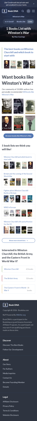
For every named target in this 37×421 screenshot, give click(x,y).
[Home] (10, 11)
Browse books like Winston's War (18, 136)
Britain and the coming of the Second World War (18, 175)
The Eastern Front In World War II (15, 289)
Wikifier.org (21, 315)
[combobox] (22, 11)
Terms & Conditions (11, 410)
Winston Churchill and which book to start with (18, 158)
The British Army (11, 278)
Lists (30, 21)
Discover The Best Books (13, 345)
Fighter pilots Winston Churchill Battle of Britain (16, 191)
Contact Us (7, 378)
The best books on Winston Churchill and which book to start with (18, 52)
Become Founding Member (14, 382)
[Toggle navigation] (33, 11)
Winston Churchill (11, 269)
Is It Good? (9, 21)
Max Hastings (19, 37)
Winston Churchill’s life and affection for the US (18, 223)
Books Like (21, 21)
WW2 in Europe (10, 207)
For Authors (8, 369)
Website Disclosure (11, 415)
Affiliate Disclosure (10, 401)
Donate (6, 387)
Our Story (7, 364)
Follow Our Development (13, 349)
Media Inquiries (9, 373)
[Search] (22, 11)
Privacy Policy (8, 406)
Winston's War (19, 16)
